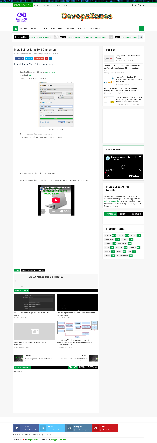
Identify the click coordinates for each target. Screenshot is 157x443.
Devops (23, 28)
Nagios (107, 256)
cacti (107, 248)
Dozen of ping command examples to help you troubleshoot (31, 343)
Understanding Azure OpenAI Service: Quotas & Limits (78, 37)
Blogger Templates (58, 440)
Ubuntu (41, 270)
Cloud (17, 435)
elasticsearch (122, 256)
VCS (130, 252)
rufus (30, 75)
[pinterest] (141, 5)
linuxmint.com (49, 72)
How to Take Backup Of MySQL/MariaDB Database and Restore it (129, 79)
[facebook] (133, 5)
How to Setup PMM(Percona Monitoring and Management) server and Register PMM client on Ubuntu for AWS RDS (75, 342)
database (119, 248)
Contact (50, 5)
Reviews (26, 435)
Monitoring (56, 28)
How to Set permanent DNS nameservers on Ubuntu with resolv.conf (76, 314)
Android (36, 435)
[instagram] (138, 5)
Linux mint (32, 270)
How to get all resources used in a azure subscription (132, 37)
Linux (44, 28)
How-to (34, 28)
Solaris (81, 28)
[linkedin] (143, 5)
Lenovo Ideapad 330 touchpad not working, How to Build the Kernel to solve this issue (129, 99)
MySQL (119, 252)
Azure (110, 37)
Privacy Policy (62, 5)
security (108, 243)
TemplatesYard (33, 440)
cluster (133, 248)
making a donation (112, 201)
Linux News (94, 28)
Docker (107, 252)
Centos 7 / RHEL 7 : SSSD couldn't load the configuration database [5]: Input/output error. (122, 68)
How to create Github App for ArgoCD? (30, 37)
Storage (125, 239)
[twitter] (135, 5)
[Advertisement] (56, 155)
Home (36, 5)
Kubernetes (122, 243)
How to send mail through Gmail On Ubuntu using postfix (32, 314)
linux (24, 270)
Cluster (70, 28)
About (43, 5)
